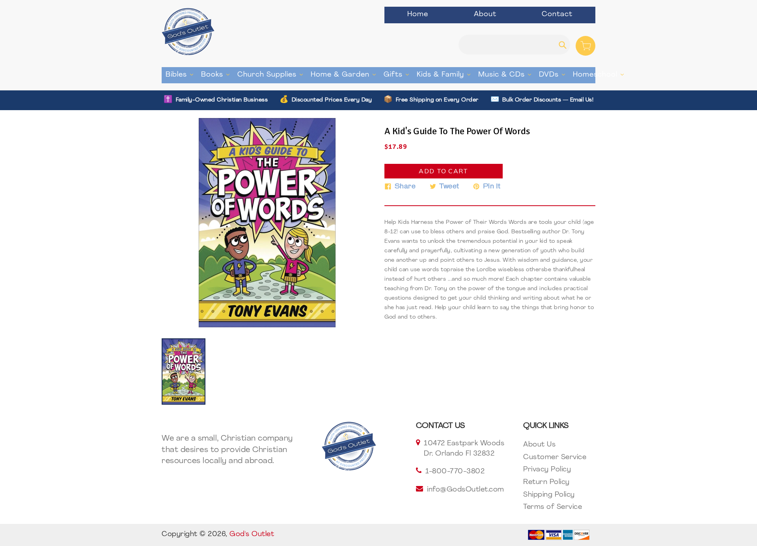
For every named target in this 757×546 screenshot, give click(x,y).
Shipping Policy (549, 495)
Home (417, 14)
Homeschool (600, 75)
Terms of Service (552, 507)
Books (217, 75)
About (485, 14)
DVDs (554, 75)
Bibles (181, 75)
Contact (557, 14)
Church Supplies (272, 75)
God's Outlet (251, 534)
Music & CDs (506, 75)
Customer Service (554, 457)
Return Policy (546, 482)
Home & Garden (345, 75)
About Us (539, 444)
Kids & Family (445, 75)
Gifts (398, 75)
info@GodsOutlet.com (465, 489)
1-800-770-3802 (455, 471)
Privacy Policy (547, 469)
